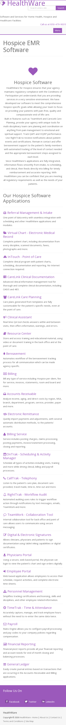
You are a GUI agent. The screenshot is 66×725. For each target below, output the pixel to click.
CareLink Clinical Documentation (31, 277)
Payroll (12, 624)
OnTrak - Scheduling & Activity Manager (26, 456)
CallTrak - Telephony (22, 478)
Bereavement (16, 354)
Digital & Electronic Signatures (29, 535)
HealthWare (25, 717)
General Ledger (18, 664)
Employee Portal (19, 571)
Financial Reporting (22, 644)
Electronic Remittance (23, 414)
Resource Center (19, 333)
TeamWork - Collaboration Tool (30, 515)
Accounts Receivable (21, 394)
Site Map (29, 721)
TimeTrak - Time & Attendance (29, 608)
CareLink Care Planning (24, 297)
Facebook (14, 701)
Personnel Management (25, 591)
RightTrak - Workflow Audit (27, 494)
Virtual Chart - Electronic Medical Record (29, 235)
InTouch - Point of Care (24, 257)
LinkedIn (50, 701)
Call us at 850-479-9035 (53, 24)
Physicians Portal (19, 555)
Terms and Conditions (13, 721)
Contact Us (55, 717)
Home (35, 717)
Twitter (33, 701)
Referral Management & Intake (29, 213)
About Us (44, 717)
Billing (12, 374)
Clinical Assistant (20, 317)
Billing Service (17, 434)
